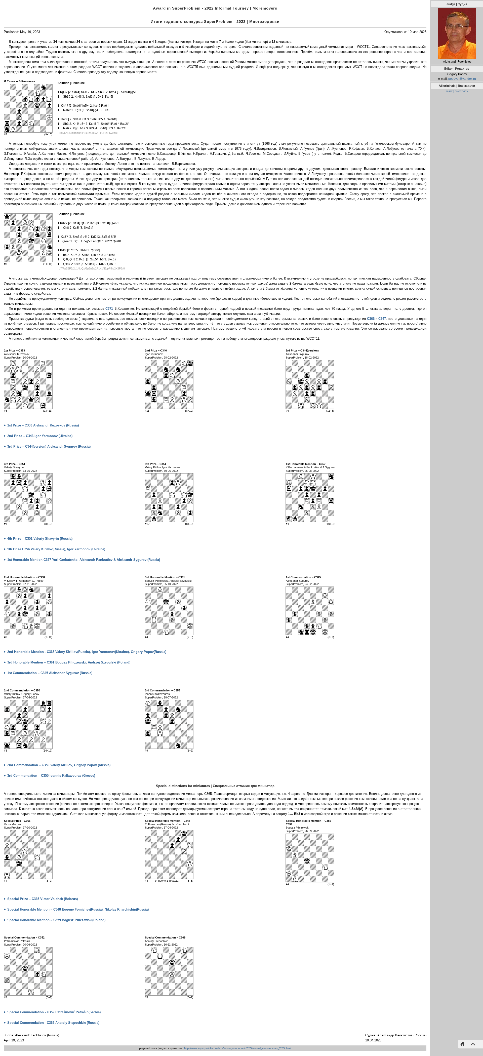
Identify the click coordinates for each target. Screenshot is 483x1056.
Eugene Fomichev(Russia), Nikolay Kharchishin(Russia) (78, 909)
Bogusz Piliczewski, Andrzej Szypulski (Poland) (68, 662)
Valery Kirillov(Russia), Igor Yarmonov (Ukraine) (56, 549)
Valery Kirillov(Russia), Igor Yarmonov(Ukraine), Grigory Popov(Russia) (86, 652)
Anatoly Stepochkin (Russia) (53, 1023)
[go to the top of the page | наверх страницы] (471, 1044)
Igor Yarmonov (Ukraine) (39, 436)
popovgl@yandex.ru (462, 79)
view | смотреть (457, 91)
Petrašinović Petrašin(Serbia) (54, 1012)
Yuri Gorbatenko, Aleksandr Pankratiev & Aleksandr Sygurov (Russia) (83, 560)
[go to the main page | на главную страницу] (463, 1044)
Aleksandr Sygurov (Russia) (49, 446)
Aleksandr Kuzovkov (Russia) (43, 425)
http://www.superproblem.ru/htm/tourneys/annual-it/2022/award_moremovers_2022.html (237, 1048)
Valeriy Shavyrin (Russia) (39, 538)
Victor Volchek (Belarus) (42, 899)
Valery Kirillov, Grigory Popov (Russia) (58, 765)
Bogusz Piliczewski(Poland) (56, 920)
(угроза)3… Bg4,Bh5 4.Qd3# (48, 899)
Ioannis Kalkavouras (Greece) (51, 775)
